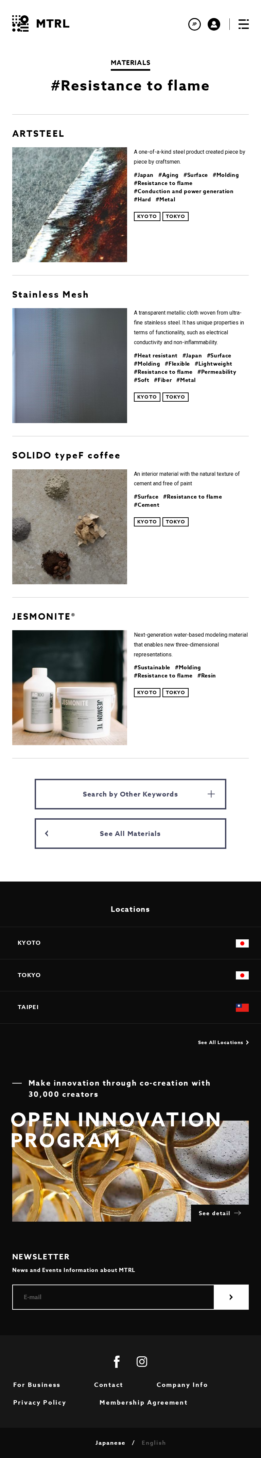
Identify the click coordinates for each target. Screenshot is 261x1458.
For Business (37, 1385)
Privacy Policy (40, 1403)
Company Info (182, 1385)
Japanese (110, 1443)
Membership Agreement (144, 1403)
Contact (108, 1385)
